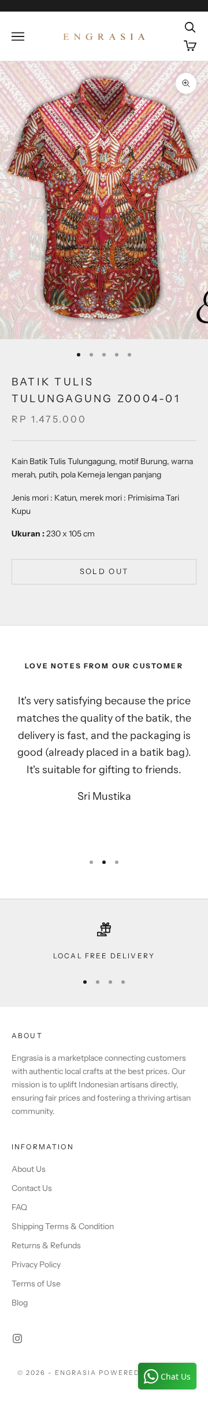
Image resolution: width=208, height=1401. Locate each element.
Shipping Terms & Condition (63, 1226)
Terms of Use (36, 1283)
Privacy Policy (36, 1264)
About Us (29, 1169)
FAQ (19, 1207)
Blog (20, 1302)
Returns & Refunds (46, 1245)
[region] (104, 942)
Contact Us (32, 1188)
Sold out (104, 571)
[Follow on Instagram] (17, 1338)
